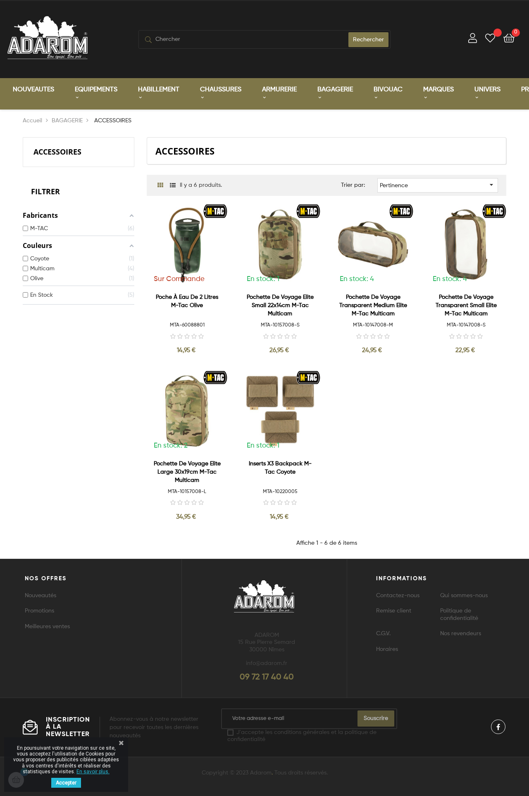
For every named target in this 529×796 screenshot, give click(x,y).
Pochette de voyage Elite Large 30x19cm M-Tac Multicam (187, 472)
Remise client (393, 611)
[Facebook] (498, 727)
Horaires (387, 649)
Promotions (39, 611)
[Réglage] (472, 39)
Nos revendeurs (460, 633)
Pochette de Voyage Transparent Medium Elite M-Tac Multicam (373, 305)
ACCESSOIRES (57, 152)
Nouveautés (40, 595)
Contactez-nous (397, 595)
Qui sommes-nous (464, 595)
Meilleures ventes (47, 626)
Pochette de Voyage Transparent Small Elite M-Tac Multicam (466, 305)
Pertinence (438, 185)
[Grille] (160, 186)
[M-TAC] (215, 211)
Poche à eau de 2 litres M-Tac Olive (187, 301)
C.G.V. (383, 633)
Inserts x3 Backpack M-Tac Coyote (280, 468)
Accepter (66, 783)
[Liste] (172, 186)
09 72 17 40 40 (267, 677)
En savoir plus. (93, 772)
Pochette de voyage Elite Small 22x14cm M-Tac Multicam (280, 305)
